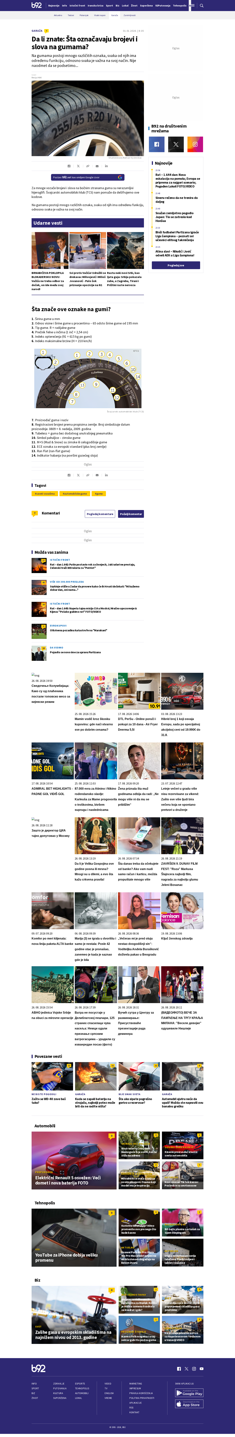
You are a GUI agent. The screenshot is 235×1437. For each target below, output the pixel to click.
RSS (131, 1407)
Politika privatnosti (141, 1398)
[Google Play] (189, 1393)
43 (43, 582)
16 (43, 604)
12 (69, 1065)
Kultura (58, 1393)
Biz (33, 1393)
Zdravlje (58, 1383)
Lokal (78, 1398)
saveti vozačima (45, 493)
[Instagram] (195, 144)
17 (43, 560)
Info (34, 1383)
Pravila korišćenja (141, 1393)
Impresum (135, 1388)
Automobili (81, 1393)
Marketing (135, 1383)
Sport (35, 1388)
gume (99, 493)
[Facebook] (156, 144)
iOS (37, 1249)
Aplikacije (135, 1402)
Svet (38, 1326)
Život (35, 1398)
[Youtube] (201, 1369)
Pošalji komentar (131, 514)
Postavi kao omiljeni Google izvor (76, 177)
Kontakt (134, 1412)
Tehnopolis (82, 1388)
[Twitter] (176, 144)
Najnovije (53, 5)
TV (106, 1388)
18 (43, 648)
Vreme (108, 1398)
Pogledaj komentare (100, 514)
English (109, 1393)
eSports (80, 1383)
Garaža (37, 30)
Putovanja (59, 1388)
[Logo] (37, 5)
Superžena (59, 1398)
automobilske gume (75, 493)
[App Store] (189, 1404)
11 (112, 1065)
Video (108, 1383)
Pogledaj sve (176, 265)
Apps (124, 1221)
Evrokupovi (58, 625)
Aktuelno (171, 1177)
